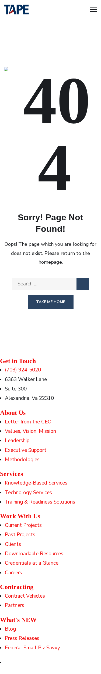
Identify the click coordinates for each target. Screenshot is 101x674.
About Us (13, 412)
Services (11, 473)
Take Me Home (50, 301)
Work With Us (20, 516)
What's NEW (18, 619)
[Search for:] (50, 283)
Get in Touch (18, 361)
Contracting (16, 586)
